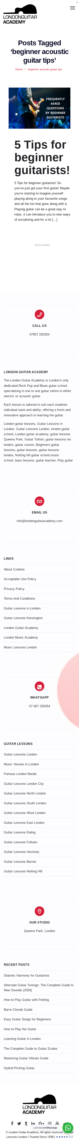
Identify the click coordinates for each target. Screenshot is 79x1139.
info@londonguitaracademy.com (40, 521)
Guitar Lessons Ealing (19, 832)
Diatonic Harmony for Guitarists (26, 975)
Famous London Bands (20, 774)
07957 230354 (39, 334)
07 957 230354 (39, 706)
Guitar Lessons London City (24, 784)
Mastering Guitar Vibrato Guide (26, 1058)
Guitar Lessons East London (24, 823)
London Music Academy (21, 637)
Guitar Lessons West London (24, 813)
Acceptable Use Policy (20, 579)
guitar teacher (46, 460)
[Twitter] (19, 1124)
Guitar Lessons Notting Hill (23, 871)
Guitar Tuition (34, 439)
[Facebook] (12, 1124)
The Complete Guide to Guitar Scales (30, 1048)
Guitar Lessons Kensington (23, 618)
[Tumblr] (26, 1124)
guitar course (24, 445)
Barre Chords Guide (18, 1009)
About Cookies (14, 569)
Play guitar (65, 460)
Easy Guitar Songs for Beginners (27, 1019)
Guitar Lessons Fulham (20, 842)
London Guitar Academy (21, 628)
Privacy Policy (14, 589)
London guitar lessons (19, 424)
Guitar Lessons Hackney (21, 852)
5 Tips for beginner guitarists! (42, 157)
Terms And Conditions (19, 598)
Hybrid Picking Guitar (19, 1068)
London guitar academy (31, 434)
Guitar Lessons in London (22, 608)
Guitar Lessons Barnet (20, 862)
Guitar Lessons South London (25, 803)
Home (19, 69)
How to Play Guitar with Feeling (26, 1000)
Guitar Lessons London (32, 429)
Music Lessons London (20, 647)
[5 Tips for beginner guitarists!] (39, 108)
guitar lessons (27, 450)
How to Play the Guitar (20, 1029)
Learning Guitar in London (22, 1039)
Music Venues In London (21, 764)
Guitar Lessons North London (25, 793)
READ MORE (42, 245)
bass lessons (24, 460)
